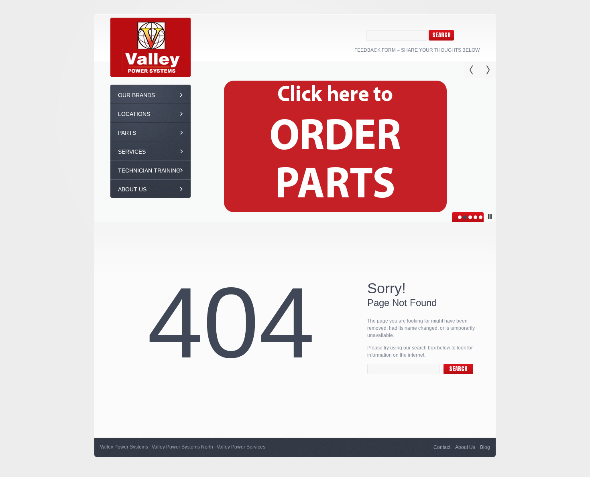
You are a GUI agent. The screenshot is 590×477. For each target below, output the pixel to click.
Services (132, 151)
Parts (127, 133)
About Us (132, 189)
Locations (134, 114)
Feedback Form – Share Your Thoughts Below (417, 50)
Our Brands (136, 95)
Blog (485, 447)
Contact (441, 447)
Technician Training (149, 170)
